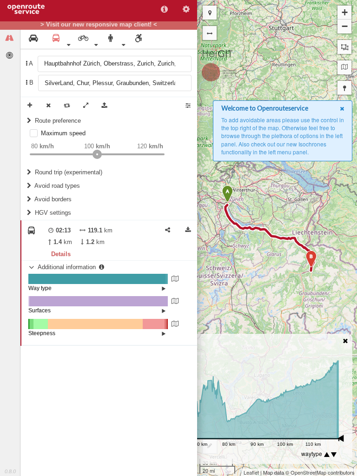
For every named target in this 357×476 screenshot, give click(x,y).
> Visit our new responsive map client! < (98, 24)
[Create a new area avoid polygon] (344, 47)
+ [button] (345, 12)
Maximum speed (63, 133)
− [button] (345, 26)
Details (61, 254)
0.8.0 (10, 471)
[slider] (97, 154)
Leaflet (251, 472)
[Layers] (344, 67)
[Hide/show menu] (210, 33)
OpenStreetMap (308, 472)
